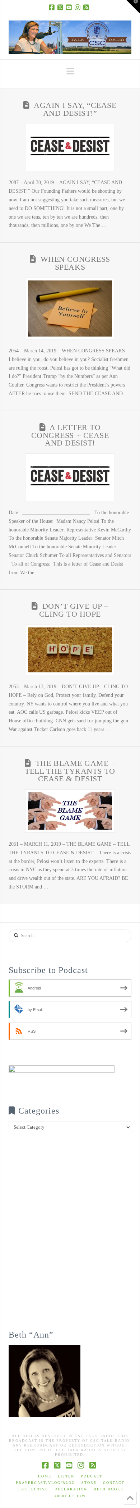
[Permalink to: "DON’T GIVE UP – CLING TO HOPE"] (70, 649)
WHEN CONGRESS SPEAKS (75, 263)
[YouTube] (70, 7)
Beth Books (108, 1489)
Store (89, 1483)
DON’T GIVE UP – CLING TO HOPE (73, 610)
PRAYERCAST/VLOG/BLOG (45, 1483)
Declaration (71, 1489)
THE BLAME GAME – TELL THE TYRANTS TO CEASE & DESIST (70, 771)
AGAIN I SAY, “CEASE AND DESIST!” (75, 109)
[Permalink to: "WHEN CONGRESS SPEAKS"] (70, 308)
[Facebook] (52, 7)
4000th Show (70, 1496)
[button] (70, 71)
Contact (114, 1483)
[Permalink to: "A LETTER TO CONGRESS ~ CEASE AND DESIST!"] (70, 477)
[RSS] (87, 7)
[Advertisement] (70, 1236)
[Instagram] (78, 7)
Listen (66, 1476)
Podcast (91, 1476)
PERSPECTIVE (32, 1489)
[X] (61, 7)
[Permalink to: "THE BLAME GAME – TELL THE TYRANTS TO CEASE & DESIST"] (70, 811)
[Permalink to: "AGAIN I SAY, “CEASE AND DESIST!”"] (70, 148)
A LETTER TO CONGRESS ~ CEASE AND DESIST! (70, 435)
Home (44, 1476)
